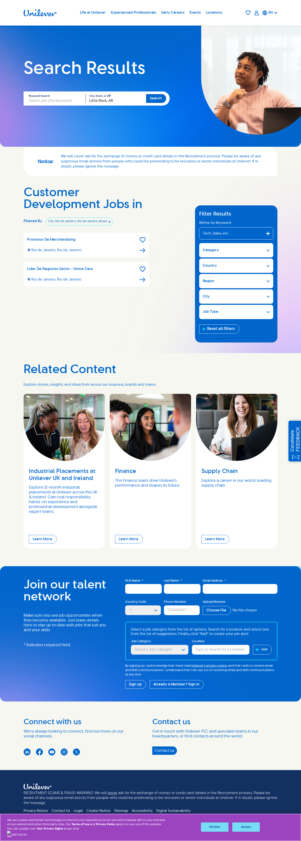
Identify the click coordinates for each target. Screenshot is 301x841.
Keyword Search (39, 96)
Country (210, 265)
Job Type (210, 311)
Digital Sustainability (173, 811)
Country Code (135, 601)
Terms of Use (80, 824)
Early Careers (173, 12)
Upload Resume (214, 601)
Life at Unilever (93, 12)
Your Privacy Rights (50, 828)
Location (198, 641)
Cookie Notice (98, 811)
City (206, 296)
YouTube (51, 751)
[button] (142, 240)
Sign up (135, 684)
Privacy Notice (36, 811)
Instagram (64, 751)
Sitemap (121, 811)
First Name (134, 580)
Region (208, 281)
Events (195, 12)
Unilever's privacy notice (209, 665)
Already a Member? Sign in (176, 684)
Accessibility (142, 811)
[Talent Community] (256, 13)
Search (156, 98)
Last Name (173, 580)
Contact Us (61, 811)
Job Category (141, 641)
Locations (214, 12)
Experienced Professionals (133, 12)
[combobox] (116, 98)
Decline (214, 827)
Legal (78, 811)
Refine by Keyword (215, 223)
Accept (246, 827)
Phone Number (175, 601)
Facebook (39, 751)
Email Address (214, 580)
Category (211, 250)
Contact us (164, 751)
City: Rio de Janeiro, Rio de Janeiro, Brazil (77, 221)
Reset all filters (221, 329)
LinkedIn (27, 751)
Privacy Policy (105, 824)
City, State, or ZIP (100, 96)
